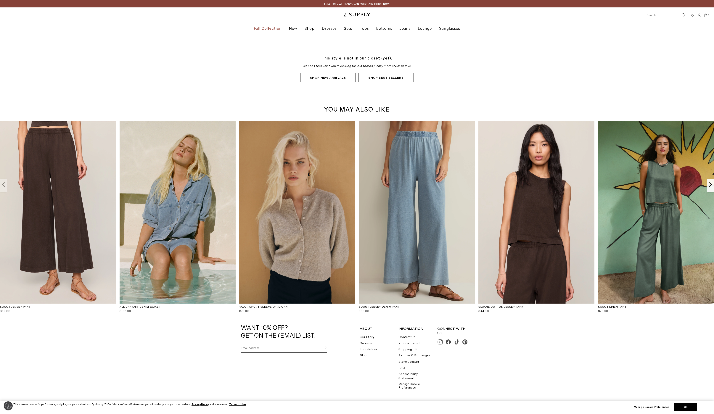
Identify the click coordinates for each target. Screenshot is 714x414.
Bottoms (384, 28)
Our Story (367, 337)
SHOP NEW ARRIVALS (328, 77)
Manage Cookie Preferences (409, 385)
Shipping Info (408, 349)
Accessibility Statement (408, 376)
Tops (364, 28)
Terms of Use (237, 404)
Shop (309, 28)
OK (686, 406)
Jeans (405, 28)
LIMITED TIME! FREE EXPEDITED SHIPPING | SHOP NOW (357, 3)
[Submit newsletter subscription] (315, 348)
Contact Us (406, 337)
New (293, 28)
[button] (3, 185)
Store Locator (408, 361)
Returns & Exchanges (414, 355)
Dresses (329, 28)
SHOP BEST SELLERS (386, 77)
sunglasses (449, 28)
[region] (357, 407)
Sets (348, 28)
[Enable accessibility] (8, 405)
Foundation (368, 349)
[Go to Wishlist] (692, 15)
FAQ (401, 368)
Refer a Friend (408, 343)
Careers (366, 343)
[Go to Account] (699, 15)
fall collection (268, 28)
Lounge (425, 28)
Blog (363, 355)
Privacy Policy (200, 404)
